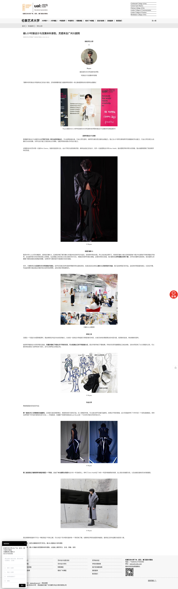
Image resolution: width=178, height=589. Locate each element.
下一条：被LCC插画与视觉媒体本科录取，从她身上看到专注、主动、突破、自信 (50, 547)
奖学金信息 (95, 560)
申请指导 (62, 21)
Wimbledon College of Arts (138, 14)
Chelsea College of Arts (138, 8)
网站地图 (45, 583)
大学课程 (53, 21)
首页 (23, 26)
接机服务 (95, 570)
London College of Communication (141, 10)
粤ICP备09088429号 (29, 585)
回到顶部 (151, 580)
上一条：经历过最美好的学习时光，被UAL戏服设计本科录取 (43, 543)
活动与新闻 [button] (100, 21)
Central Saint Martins (137, 6)
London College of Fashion (138, 12)
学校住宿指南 (96, 564)
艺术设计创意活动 (63, 560)
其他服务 (110, 21)
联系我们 (119, 21)
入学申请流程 (27, 567)
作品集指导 (26, 570)
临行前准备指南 (97, 567)
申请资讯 (71, 21)
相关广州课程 (62, 570)
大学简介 (45, 21)
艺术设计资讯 (62, 564)
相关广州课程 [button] (89, 21)
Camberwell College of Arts (139, 3)
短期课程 (79, 21)
